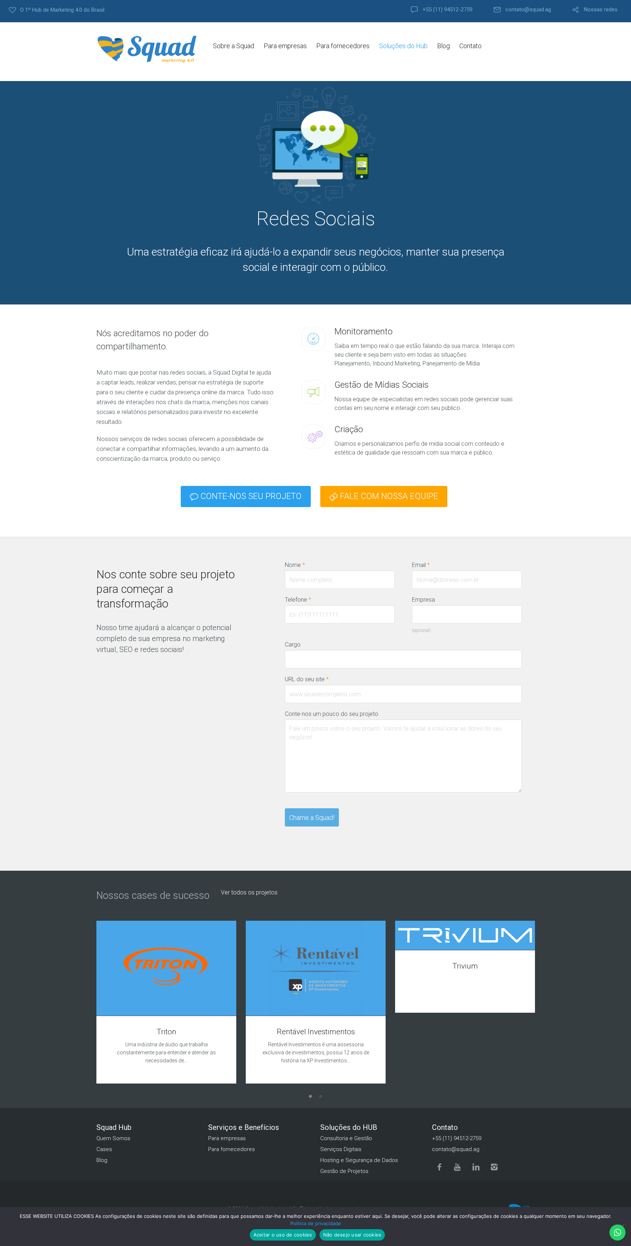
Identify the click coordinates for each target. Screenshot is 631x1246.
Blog (443, 46)
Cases (104, 1149)
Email (421, 564)
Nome (295, 564)
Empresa (423, 599)
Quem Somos (113, 1138)
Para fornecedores (343, 46)
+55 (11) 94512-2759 (447, 10)
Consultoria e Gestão (346, 1138)
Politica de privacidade (315, 1223)
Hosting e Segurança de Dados (359, 1160)
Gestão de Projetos (344, 1171)
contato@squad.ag (528, 10)
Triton (166, 1031)
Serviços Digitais (341, 1149)
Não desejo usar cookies (352, 1235)
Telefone (298, 599)
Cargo (293, 644)
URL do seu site (307, 679)
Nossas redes (600, 10)
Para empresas (285, 46)
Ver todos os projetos (249, 893)
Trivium (465, 966)
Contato (470, 46)
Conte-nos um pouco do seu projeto (331, 713)
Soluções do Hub (403, 46)
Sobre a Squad (233, 46)
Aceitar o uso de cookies (282, 1235)
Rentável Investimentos (316, 1031)
